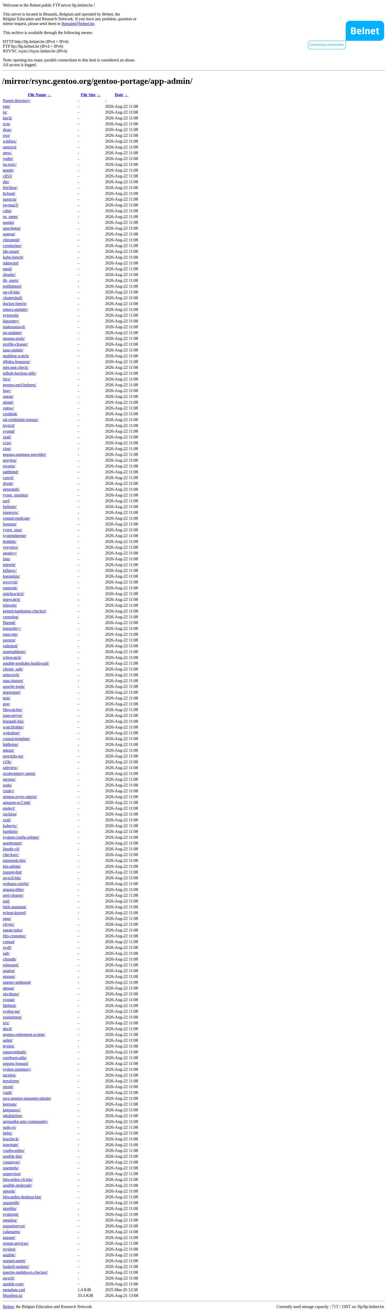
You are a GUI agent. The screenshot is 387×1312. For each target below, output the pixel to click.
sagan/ (8, 396)
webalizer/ (11, 733)
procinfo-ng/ (13, 756)
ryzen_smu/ (12, 530)
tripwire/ (10, 605)
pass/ (7, 918)
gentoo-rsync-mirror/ (20, 796)
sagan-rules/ (13, 930)
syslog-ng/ (11, 1011)
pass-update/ (13, 350)
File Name (37, 95)
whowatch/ (12, 657)
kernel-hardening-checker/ (24, 611)
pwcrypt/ (10, 582)
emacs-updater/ (15, 309)
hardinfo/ (10, 831)
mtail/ (7, 269)
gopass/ (9, 976)
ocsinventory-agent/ (19, 773)
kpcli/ (7, 118)
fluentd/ (9, 622)
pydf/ (7, 947)
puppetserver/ (14, 1226)
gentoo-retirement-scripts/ (24, 1034)
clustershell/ (12, 298)
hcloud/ (9, 193)
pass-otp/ (10, 634)
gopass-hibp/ (13, 889)
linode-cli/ (11, 849)
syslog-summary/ (17, 1069)
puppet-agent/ (14, 1260)
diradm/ (9, 274)
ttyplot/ (8, 1046)
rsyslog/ (9, 1249)
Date (119, 95)
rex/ (6, 1023)
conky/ (8, 791)
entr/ (6, 106)
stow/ (7, 153)
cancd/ (8, 477)
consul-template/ (16, 738)
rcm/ (6, 124)
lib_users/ (11, 280)
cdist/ (7, 211)
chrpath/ (9, 959)
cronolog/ (11, 617)
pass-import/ (13, 680)
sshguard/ (11, 965)
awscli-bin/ (12, 878)
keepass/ (10, 1104)
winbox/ (10, 141)
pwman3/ (10, 205)
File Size (88, 95)
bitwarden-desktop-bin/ (22, 1197)
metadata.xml (14, 1289)
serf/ (6, 501)
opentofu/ (11, 1168)
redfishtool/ (12, 286)
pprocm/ (10, 199)
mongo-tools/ (14, 338)
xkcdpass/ (11, 994)
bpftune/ (10, 506)
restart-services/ (15, 1243)
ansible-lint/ (12, 1156)
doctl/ (7, 1028)
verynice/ (10, 547)
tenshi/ (8, 170)
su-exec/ (10, 164)
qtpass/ (8, 988)
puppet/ (9, 1237)
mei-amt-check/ (15, 367)
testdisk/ (9, 541)
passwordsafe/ (14, 1052)
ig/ (5, 112)
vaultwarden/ (13, 1150)
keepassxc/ (12, 1110)
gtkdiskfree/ (12, 1115)
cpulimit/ (10, 414)
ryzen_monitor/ (15, 495)
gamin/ (8, 222)
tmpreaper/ (12, 692)
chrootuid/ (11, 240)
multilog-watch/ (16, 356)
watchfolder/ (13, 727)
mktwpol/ (11, 263)
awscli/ (8, 1278)
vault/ (7, 1092)
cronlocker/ (12, 245)
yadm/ (8, 158)
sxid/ (7, 820)
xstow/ (8, 408)
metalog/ (10, 1220)
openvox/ (10, 512)
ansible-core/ (13, 1284)
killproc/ (10, 570)
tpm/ (6, 698)
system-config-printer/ (21, 837)
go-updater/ (12, 332)
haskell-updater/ (16, 1266)
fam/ (6, 559)
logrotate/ (10, 1144)
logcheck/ (11, 1139)
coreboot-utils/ (15, 1057)
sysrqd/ (9, 431)
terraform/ (11, 1081)
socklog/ (10, 814)
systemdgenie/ (14, 535)
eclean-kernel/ (14, 912)
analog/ (9, 970)
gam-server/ (12, 715)
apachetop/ (12, 228)
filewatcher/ (12, 709)
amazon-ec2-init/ (17, 802)
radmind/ (10, 646)
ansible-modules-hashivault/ (26, 663)
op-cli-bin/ (11, 292)
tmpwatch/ (11, 599)
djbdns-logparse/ (16, 361)
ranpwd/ (10, 147)
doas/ (7, 129)
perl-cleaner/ (13, 895)
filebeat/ (9, 1005)
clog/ (7, 448)
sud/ (6, 901)
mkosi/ (8, 750)
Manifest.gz (12, 1295)
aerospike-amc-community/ (25, 1121)
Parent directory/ (16, 100)
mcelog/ (9, 1075)
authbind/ (10, 472)
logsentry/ (11, 321)
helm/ (7, 1133)
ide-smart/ (11, 251)
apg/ (6, 704)
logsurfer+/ (12, 628)
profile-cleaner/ (15, 344)
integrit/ (9, 564)
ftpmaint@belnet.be (78, 23)
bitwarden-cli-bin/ (17, 1179)
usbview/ (10, 767)
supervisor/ (12, 1173)
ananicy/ (10, 553)
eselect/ (9, 808)
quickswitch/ (13, 593)
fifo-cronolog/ (14, 936)
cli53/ (7, 176)
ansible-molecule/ (17, 1185)
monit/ (8, 1086)
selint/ (8, 1040)
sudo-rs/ (9, 1127)
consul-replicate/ (16, 518)
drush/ (8, 483)
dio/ (6, 182)
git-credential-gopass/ (20, 419)
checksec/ (11, 854)
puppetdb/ (11, 1202)
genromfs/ (11, 489)
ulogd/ (8, 402)
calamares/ (11, 1231)
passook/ (10, 588)
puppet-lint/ (12, 872)
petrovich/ (11, 675)
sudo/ (7, 785)
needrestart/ (12, 843)
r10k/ (7, 762)
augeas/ (9, 234)
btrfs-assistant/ (14, 907)
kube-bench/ (13, 257)
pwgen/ (9, 466)
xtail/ (7, 437)
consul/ (9, 941)
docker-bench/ (15, 303)
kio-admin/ (12, 866)
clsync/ (8, 924)
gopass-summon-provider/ (24, 454)
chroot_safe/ (13, 669)
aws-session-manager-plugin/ (27, 1098)
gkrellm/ (10, 1208)
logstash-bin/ (13, 721)
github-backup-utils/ (19, 373)
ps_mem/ (10, 216)
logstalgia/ (11, 576)
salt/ (6, 953)
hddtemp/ (10, 744)
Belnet (8, 1306)
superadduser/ (14, 651)
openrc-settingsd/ (17, 982)
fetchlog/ (10, 187)
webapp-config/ (16, 883)
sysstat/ (9, 999)
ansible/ (9, 1255)
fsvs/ (7, 379)
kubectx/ (10, 825)
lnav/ (7, 390)
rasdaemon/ (12, 1017)
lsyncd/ (9, 425)
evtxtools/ (11, 315)
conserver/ (11, 1162)
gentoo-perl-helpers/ (19, 385)
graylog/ (10, 460)
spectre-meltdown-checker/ (25, 1272)
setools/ (9, 1191)
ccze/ (7, 443)
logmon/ (10, 524)
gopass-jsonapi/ (15, 1063)
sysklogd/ (11, 1214)
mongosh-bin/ (14, 860)
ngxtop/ (9, 779)
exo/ (6, 135)
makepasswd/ (14, 327)
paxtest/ (9, 640)
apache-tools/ (14, 686)
